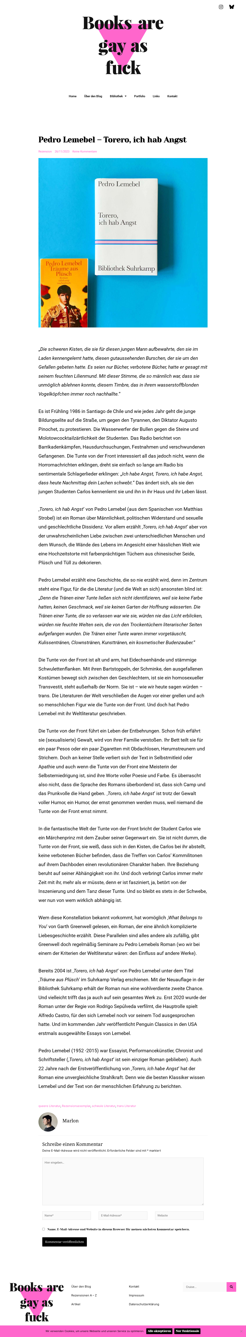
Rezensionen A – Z (84, 1295)
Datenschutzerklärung (144, 1304)
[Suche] (231, 1287)
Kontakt (172, 96)
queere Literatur (49, 1106)
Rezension (45, 151)
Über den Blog (93, 96)
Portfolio (139, 96)
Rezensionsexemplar (76, 1106)
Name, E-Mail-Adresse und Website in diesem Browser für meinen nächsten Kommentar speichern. (118, 1229)
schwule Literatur (103, 1106)
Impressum (136, 1295)
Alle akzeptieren (159, 1331)
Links (156, 96)
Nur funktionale (187, 1331)
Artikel (75, 1304)
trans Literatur (126, 1106)
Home (72, 96)
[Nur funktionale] (241, 1331)
